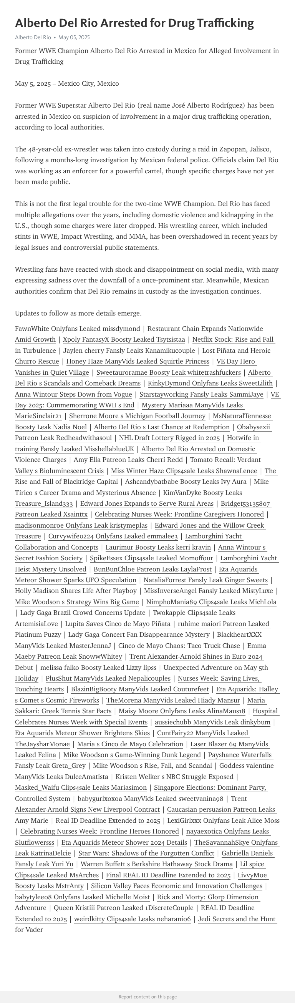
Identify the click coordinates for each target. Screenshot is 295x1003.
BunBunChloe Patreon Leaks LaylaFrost (153, 569)
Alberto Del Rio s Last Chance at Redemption (162, 427)
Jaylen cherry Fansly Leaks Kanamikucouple (129, 350)
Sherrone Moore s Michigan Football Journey (137, 416)
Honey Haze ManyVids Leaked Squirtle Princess (137, 361)
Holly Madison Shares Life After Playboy (76, 590)
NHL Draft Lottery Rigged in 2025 (169, 437)
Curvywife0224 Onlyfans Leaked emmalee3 (113, 536)
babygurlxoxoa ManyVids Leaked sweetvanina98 (151, 798)
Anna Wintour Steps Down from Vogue (73, 394)
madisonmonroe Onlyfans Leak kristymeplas (81, 525)
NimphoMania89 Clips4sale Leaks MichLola (211, 602)
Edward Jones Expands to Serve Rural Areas (147, 503)
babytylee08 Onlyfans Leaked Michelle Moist (82, 897)
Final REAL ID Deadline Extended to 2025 (168, 875)
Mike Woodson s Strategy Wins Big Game (77, 602)
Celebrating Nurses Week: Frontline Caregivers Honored (179, 514)
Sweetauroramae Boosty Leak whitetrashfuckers (168, 372)
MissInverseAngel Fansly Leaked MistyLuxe (208, 590)
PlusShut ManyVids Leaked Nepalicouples (108, 678)
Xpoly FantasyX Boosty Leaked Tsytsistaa (124, 339)
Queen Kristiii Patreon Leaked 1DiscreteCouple (124, 907)
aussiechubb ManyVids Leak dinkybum (212, 722)
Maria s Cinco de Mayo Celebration (130, 744)
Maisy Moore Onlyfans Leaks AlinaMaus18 (182, 711)
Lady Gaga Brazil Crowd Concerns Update (83, 612)
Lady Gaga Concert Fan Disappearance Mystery (139, 634)
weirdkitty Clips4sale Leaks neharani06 (132, 919)
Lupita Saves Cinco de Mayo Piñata (118, 623)
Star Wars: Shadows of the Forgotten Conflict (146, 853)
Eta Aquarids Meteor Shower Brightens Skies (82, 733)
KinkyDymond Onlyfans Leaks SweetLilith (210, 383)
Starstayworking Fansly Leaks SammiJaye (201, 394)
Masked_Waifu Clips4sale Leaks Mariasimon (81, 787)
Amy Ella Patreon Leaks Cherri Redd (128, 459)
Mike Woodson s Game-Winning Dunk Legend (132, 755)
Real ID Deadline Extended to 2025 (108, 820)
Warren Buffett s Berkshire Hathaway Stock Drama (157, 864)
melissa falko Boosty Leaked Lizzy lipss (98, 667)
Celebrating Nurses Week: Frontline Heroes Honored (99, 831)
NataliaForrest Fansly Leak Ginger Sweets (206, 580)
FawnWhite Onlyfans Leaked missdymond (77, 328)
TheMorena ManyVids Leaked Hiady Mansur (173, 700)
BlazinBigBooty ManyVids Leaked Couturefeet (140, 689)
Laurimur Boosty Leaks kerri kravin (158, 547)
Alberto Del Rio (33, 37)
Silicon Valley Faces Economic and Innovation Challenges (176, 886)
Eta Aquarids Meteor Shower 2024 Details (124, 842)
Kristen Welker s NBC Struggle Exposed (175, 776)
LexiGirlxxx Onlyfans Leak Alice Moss (223, 820)
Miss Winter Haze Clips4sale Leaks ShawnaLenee (184, 471)
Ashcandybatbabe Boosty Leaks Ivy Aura (186, 481)
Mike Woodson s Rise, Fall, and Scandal (152, 765)
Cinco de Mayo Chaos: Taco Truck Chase (179, 645)
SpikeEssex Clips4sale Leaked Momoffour (151, 558)
